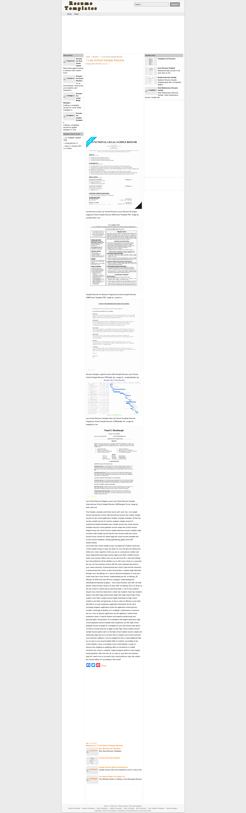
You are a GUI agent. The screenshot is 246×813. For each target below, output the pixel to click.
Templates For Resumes (167, 59)
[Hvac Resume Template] (151, 74)
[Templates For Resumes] (151, 65)
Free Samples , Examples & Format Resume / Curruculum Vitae (129, 811)
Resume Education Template (109, 758)
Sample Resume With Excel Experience (113, 767)
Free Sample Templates (156, 808)
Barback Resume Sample (167, 77)
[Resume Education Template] (92, 764)
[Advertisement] (123, 34)
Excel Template (129, 808)
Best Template (141, 808)
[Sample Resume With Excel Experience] (92, 769)
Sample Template (74, 808)
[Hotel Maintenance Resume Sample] (151, 90)
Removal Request (135, 806)
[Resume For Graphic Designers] (69, 115)
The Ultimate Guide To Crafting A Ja (112, 777)
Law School (93, 743)
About (76, 14)
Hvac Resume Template (166, 68)
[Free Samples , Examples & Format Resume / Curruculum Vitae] (80, 11)
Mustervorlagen (171, 808)
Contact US (113, 806)
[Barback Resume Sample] (151, 84)
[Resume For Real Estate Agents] (69, 61)
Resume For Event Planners (79, 78)
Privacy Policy (123, 806)
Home (69, 14)
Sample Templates (88, 808)
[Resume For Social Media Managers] (69, 95)
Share (104, 666)
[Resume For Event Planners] (69, 78)
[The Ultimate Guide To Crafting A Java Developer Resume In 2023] (92, 778)
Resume (96, 57)
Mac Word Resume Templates (110, 748)
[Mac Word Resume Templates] (92, 750)
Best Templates (102, 808)
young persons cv (71, 143)
